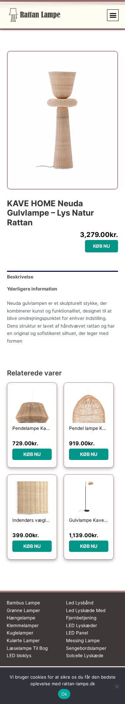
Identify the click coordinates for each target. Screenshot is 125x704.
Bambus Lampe (23, 602)
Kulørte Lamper (23, 640)
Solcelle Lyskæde (84, 655)
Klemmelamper (23, 625)
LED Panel (77, 632)
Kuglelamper (20, 632)
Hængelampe (21, 617)
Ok (64, 694)
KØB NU (101, 246)
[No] (116, 686)
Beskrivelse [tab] (20, 276)
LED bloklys (19, 655)
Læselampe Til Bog (27, 648)
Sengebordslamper (86, 648)
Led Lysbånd (79, 602)
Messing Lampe (83, 640)
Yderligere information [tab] (32, 288)
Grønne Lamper (23, 610)
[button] (113, 15)
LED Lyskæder (81, 625)
